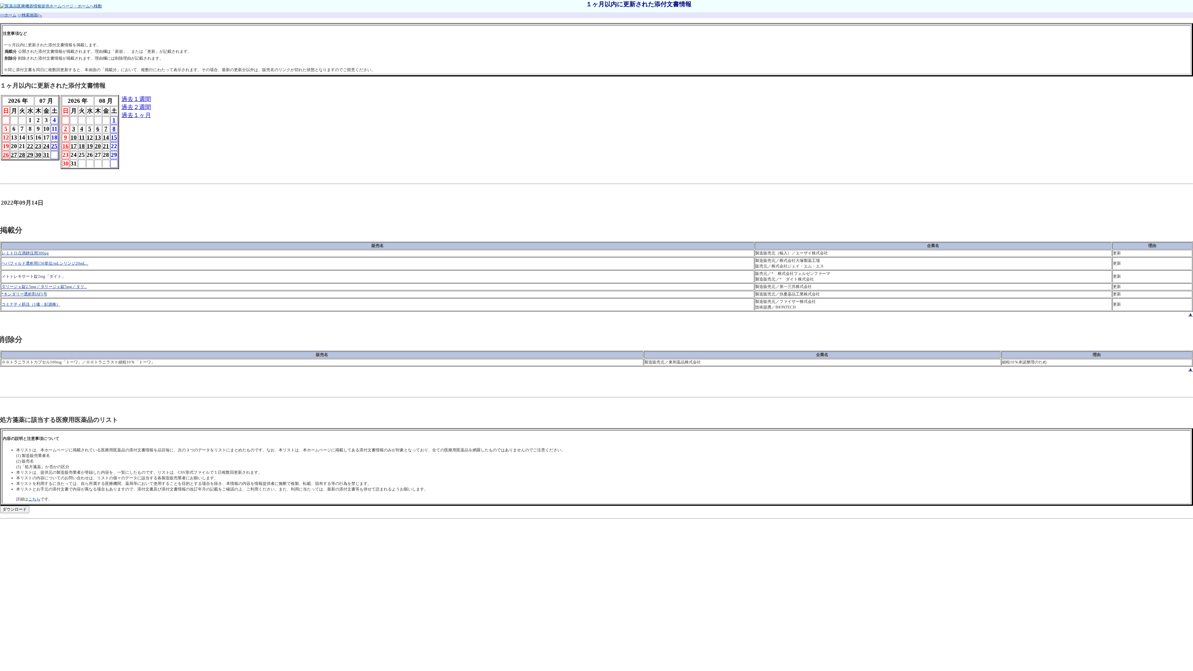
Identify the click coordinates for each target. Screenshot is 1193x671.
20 (98, 146)
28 (22, 155)
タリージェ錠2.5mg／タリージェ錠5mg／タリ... (44, 286)
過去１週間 (136, 99)
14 (106, 137)
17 (74, 146)
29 (30, 155)
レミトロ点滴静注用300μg (25, 253)
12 (90, 137)
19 (90, 146)
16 (65, 146)
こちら (34, 499)
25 (54, 146)
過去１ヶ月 (136, 115)
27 (14, 155)
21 (106, 146)
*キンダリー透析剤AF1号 (24, 294)
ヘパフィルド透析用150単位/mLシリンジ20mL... (45, 263)
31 (46, 155)
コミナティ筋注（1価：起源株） (31, 304)
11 (82, 137)
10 (74, 137)
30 (38, 155)
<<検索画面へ (29, 15)
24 (46, 146)
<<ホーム (8, 15)
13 (98, 137)
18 (82, 146)
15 (114, 137)
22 (30, 146)
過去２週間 (136, 107)
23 (38, 146)
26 (6, 155)
